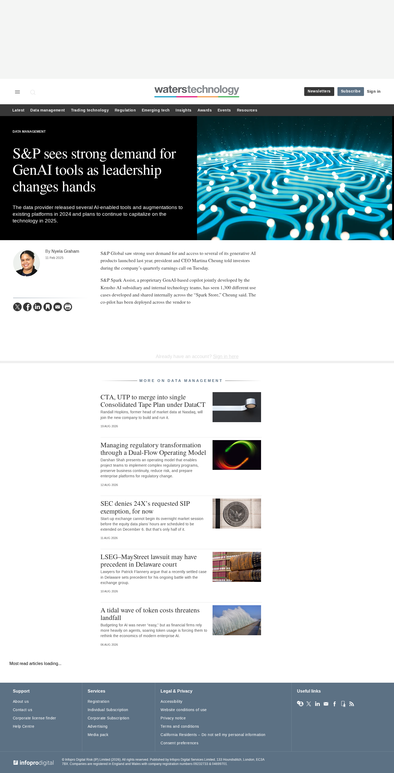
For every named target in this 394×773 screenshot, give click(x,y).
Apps (343, 704)
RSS (351, 704)
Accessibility (171, 701)
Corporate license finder (34, 718)
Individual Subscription (108, 709)
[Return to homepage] (197, 97)
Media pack (98, 734)
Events (224, 110)
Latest (18, 110)
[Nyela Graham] (26, 263)
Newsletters (319, 91)
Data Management (29, 131)
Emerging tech (156, 110)
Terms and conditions (180, 726)
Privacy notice (173, 718)
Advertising (98, 726)
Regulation (125, 110)
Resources (247, 110)
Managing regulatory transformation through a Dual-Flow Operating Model (153, 448)
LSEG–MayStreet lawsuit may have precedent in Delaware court (149, 560)
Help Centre (24, 726)
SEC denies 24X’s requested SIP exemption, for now (145, 506)
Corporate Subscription (108, 718)
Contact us (22, 709)
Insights (183, 110)
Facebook (334, 704)
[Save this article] (47, 307)
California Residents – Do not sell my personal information (213, 734)
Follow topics (300, 704)
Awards (205, 110)
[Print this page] (68, 307)
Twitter (309, 704)
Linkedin (317, 704)
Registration (98, 701)
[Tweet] (17, 307)
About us (21, 701)
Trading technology (90, 110)
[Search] (33, 92)
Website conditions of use (184, 709)
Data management (47, 110)
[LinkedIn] (37, 307)
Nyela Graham (65, 251)
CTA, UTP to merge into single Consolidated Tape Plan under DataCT (153, 400)
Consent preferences (179, 743)
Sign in (374, 91)
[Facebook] (27, 307)
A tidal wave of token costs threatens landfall (150, 613)
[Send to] (57, 307)
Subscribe (351, 91)
